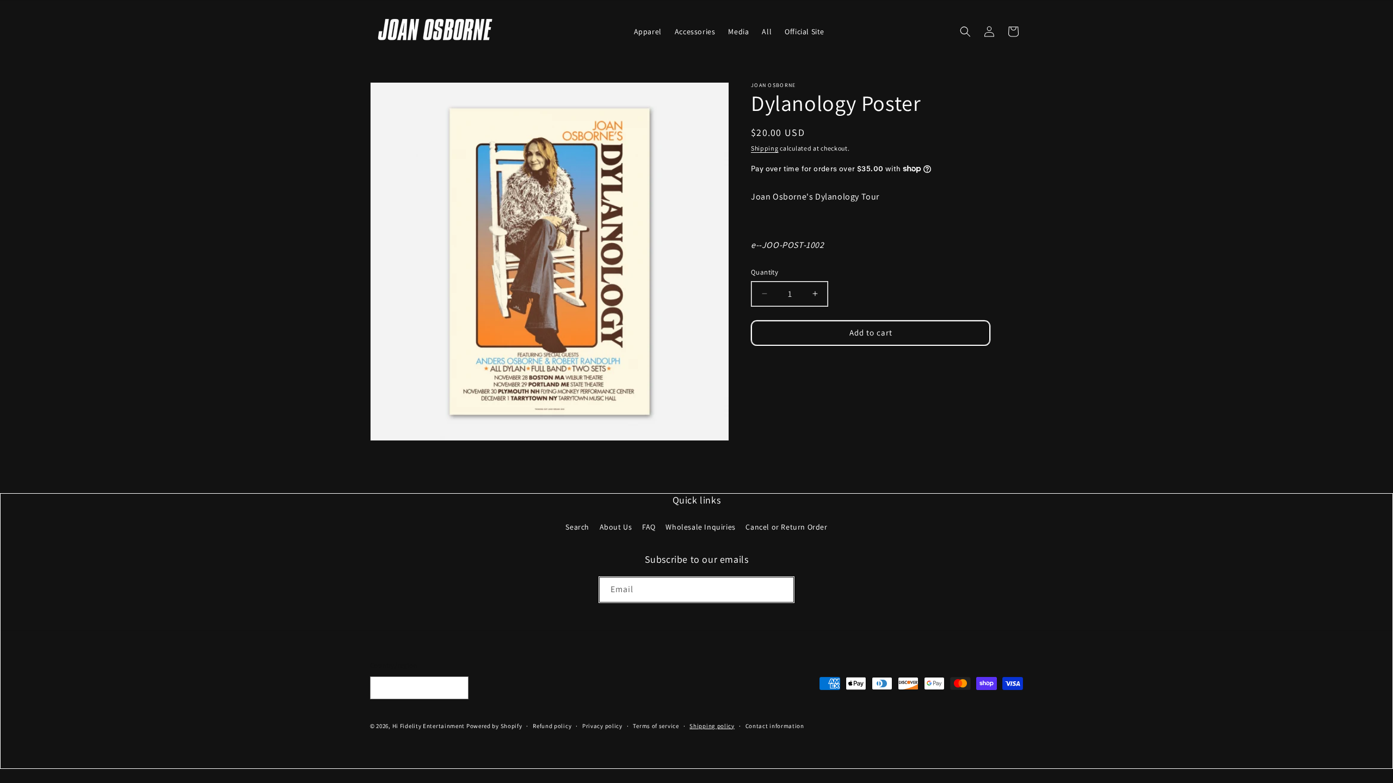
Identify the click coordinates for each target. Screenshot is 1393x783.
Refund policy (552, 726)
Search (577, 527)
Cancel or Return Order (786, 527)
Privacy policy (602, 726)
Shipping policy (712, 726)
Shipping (765, 148)
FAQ (649, 527)
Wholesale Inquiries (700, 527)
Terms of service (656, 726)
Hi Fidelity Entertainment (428, 726)
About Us (616, 527)
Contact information (774, 726)
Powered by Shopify (494, 726)
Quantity (764, 272)
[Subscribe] (781, 589)
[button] (965, 32)
